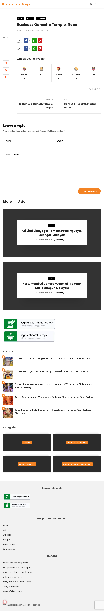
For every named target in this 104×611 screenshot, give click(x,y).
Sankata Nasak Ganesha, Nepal (80, 105)
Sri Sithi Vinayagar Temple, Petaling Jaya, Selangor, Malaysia (52, 233)
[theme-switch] (95, 4)
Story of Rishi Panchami (14, 591)
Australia (7, 535)
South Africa (9, 549)
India (5, 525)
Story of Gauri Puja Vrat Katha (17, 581)
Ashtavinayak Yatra (12, 577)
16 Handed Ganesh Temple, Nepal (36, 105)
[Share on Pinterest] (6, 70)
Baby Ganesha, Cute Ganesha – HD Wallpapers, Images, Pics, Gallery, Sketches (53, 411)
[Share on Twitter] (6, 63)
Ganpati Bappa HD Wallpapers (17, 567)
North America (10, 544)
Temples (41, 18)
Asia (20, 18)
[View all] (27, 442)
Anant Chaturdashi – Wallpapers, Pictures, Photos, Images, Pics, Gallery (54, 397)
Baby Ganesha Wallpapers (15, 562)
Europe (6, 539)
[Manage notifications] (5, 602)
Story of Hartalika (11, 586)
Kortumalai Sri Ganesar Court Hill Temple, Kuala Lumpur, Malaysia (52, 286)
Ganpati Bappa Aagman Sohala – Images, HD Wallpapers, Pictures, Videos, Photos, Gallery (56, 386)
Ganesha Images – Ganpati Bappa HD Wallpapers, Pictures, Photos (51, 371)
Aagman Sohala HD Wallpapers (17, 572)
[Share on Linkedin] (6, 77)
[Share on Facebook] (6, 56)
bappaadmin (45, 239)
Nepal (29, 18)
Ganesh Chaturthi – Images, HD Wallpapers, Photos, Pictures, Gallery (52, 358)
